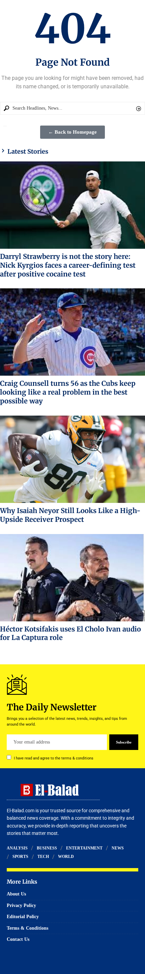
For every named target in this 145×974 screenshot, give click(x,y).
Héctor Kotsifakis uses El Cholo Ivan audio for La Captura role (70, 633)
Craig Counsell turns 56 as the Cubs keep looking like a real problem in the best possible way (68, 392)
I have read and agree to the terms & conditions (53, 758)
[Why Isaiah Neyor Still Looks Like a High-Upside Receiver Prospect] (72, 459)
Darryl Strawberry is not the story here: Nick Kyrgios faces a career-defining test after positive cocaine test (68, 265)
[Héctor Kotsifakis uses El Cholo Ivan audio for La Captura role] (72, 577)
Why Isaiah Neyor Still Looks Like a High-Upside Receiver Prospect (70, 515)
